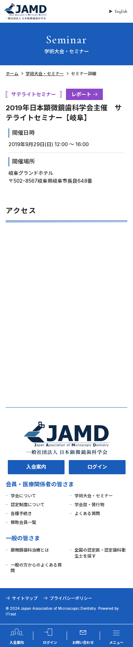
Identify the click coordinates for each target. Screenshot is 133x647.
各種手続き (21, 513)
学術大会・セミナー (45, 73)
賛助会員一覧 (23, 522)
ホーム (12, 73)
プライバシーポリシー (71, 598)
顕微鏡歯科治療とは (30, 550)
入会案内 (36, 467)
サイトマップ (25, 598)
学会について (23, 495)
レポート (81, 94)
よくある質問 (87, 513)
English (121, 11)
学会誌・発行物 (89, 504)
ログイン (97, 467)
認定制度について (28, 504)
